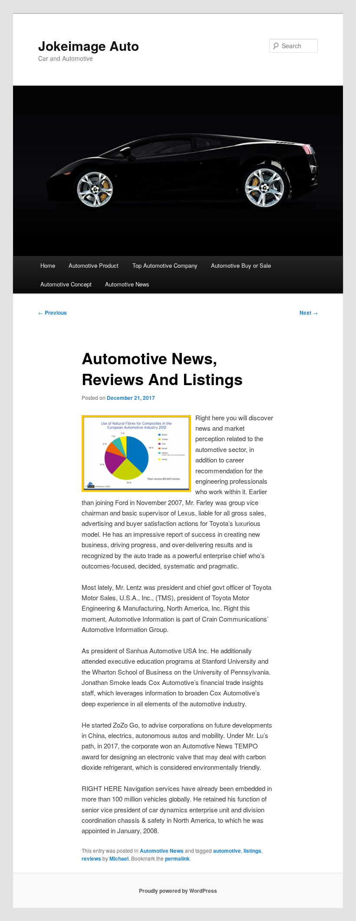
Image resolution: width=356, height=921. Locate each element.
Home (47, 265)
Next (309, 312)
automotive (227, 851)
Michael (119, 858)
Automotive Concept (66, 284)
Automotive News (127, 284)
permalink (177, 858)
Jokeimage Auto (88, 45)
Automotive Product (94, 265)
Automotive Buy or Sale (241, 265)
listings (252, 851)
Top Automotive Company (165, 265)
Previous (52, 312)
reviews (91, 858)
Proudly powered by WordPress (178, 890)
